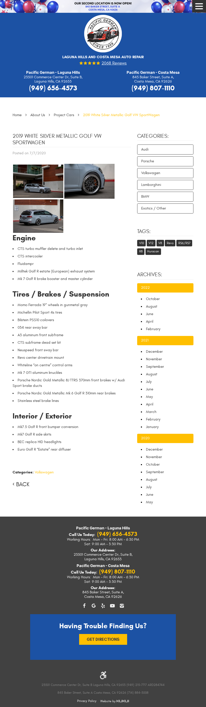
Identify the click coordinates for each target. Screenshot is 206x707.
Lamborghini (151, 185)
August (151, 306)
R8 (141, 251)
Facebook (84, 606)
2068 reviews (114, 63)
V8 (160, 243)
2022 (145, 288)
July (148, 382)
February (153, 329)
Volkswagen (44, 472)
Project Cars (64, 115)
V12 (150, 243)
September (155, 367)
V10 (141, 243)
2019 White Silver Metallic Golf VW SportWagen (121, 115)
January (152, 427)
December (154, 351)
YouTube (112, 606)
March (151, 412)
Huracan (153, 251)
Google (93, 606)
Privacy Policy (86, 701)
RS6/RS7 (184, 243)
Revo (170, 243)
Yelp (103, 606)
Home (17, 115)
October (153, 299)
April (149, 321)
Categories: (153, 136)
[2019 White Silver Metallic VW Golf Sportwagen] (38, 181)
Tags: (144, 232)
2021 (144, 340)
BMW (145, 196)
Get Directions (103, 639)
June (149, 314)
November (154, 359)
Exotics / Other (153, 208)
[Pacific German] (103, 35)
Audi (144, 149)
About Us (37, 115)
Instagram (122, 606)
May (149, 397)
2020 (145, 438)
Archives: (149, 275)
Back (22, 484)
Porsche (147, 161)
